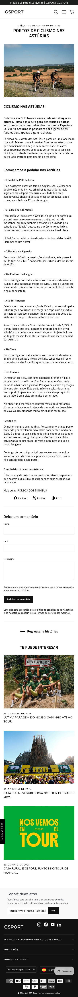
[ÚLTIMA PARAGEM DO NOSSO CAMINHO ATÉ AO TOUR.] (39, 682)
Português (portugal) (19, 969)
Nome (6, 524)
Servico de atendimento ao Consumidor (33, 939)
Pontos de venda (16, 959)
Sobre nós (11, 949)
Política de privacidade (47, 609)
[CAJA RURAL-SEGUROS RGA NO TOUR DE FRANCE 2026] (39, 757)
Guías (21, 25)
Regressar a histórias (42, 631)
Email (6, 541)
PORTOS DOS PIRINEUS (32, 490)
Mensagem (9, 559)
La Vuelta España (58, 125)
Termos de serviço (46, 613)
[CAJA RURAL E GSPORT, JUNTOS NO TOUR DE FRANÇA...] (39, 833)
